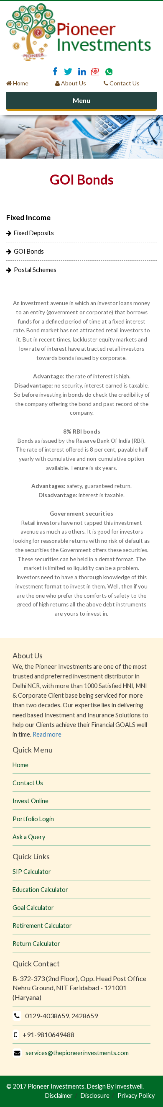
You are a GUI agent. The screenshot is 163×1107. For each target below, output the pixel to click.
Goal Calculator (33, 907)
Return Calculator (36, 943)
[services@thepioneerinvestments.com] (95, 71)
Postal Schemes (33, 269)
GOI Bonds (27, 251)
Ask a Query (29, 836)
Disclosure (95, 1095)
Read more (47, 734)
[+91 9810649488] (108, 71)
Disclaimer (59, 1095)
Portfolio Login (33, 818)
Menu (81, 100)
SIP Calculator (32, 871)
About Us (73, 83)
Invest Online (30, 800)
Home (20, 83)
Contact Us (125, 83)
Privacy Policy (136, 1095)
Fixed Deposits (32, 232)
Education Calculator (40, 889)
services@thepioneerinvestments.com (75, 1052)
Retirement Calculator (42, 925)
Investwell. (129, 1086)
